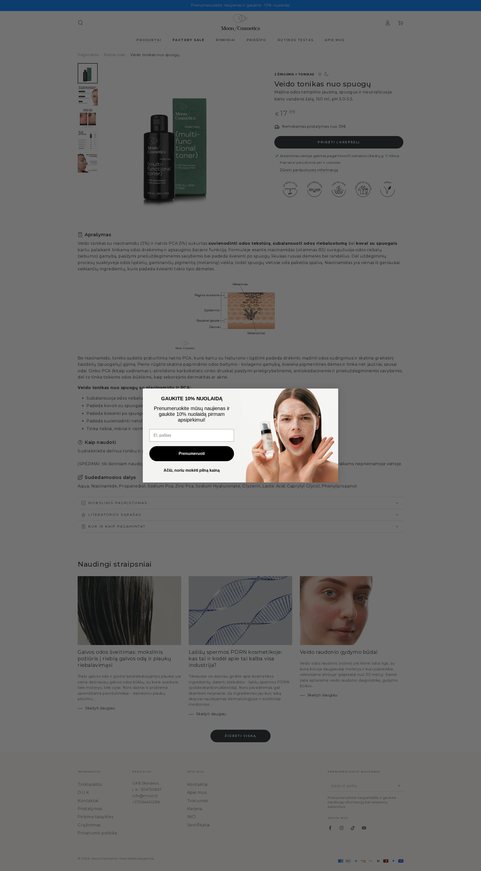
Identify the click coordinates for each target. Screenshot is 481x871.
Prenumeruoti (192, 453)
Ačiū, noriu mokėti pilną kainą (192, 470)
